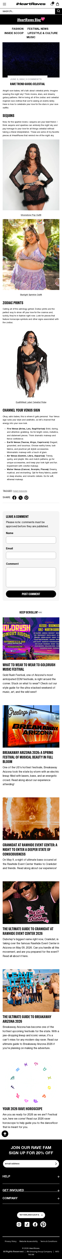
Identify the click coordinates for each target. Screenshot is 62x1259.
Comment (12, 564)
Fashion (17, 29)
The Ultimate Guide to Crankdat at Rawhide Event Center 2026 (28, 931)
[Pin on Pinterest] (26, 497)
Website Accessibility (28, 1241)
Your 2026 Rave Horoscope (22, 1108)
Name (9, 533)
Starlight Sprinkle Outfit (31, 295)
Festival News (37, 29)
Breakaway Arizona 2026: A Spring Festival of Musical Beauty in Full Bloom (28, 757)
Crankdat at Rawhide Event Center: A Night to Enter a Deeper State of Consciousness (30, 849)
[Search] (58, 11)
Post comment (31, 594)
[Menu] (4, 4)
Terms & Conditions (49, 1241)
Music (31, 37)
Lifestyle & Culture (43, 33)
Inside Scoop (14, 33)
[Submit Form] (56, 1163)
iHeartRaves (34, 1248)
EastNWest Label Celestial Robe (31, 402)
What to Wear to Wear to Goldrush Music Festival (29, 667)
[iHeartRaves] (31, 4)
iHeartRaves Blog (29, 19)
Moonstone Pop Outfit (31, 215)
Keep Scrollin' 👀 (31, 612)
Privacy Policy (11, 1241)
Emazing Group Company (41, 1251)
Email (9, 549)
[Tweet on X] (21, 498)
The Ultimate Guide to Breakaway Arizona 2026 (27, 1019)
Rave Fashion (20, 491)
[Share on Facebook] (14, 497)
